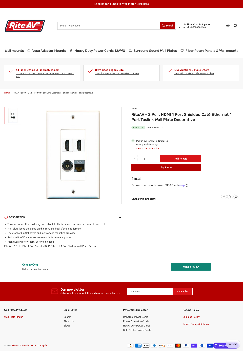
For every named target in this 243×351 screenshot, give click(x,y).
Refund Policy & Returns (196, 324)
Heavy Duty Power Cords (136, 325)
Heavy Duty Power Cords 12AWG (97, 51)
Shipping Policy (191, 316)
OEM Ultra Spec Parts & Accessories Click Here (117, 73)
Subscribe (182, 291)
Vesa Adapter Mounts (46, 51)
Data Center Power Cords (137, 330)
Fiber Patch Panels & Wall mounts (209, 51)
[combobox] (116, 26)
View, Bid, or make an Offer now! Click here (194, 73)
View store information (148, 148)
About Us (69, 321)
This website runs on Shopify (33, 345)
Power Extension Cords (136, 321)
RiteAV (134, 108)
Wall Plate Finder (13, 316)
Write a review (191, 266)
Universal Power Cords (135, 316)
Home (7, 93)
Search (67, 316)
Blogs (67, 325)
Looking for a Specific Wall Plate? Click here (121, 3)
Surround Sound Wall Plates (152, 51)
